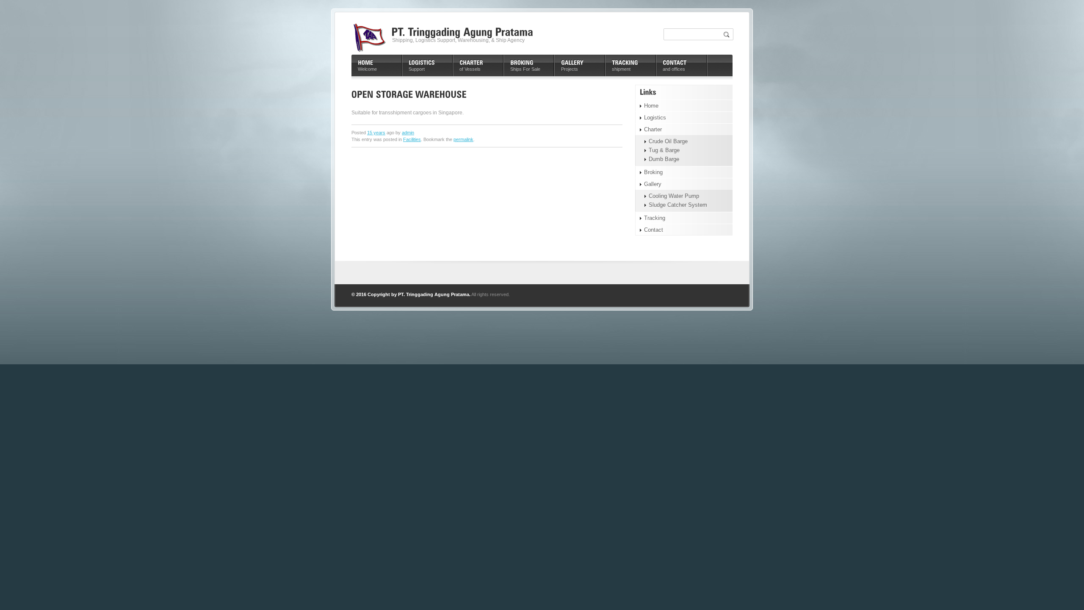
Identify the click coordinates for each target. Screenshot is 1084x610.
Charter (653, 129)
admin (408, 132)
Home (651, 106)
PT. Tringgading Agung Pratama (433, 294)
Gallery (652, 184)
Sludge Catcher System (678, 205)
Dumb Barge (664, 159)
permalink (463, 139)
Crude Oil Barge (668, 141)
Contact (653, 230)
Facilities (412, 139)
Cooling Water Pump (674, 196)
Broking (653, 172)
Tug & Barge (664, 150)
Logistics (655, 117)
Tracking (654, 218)
